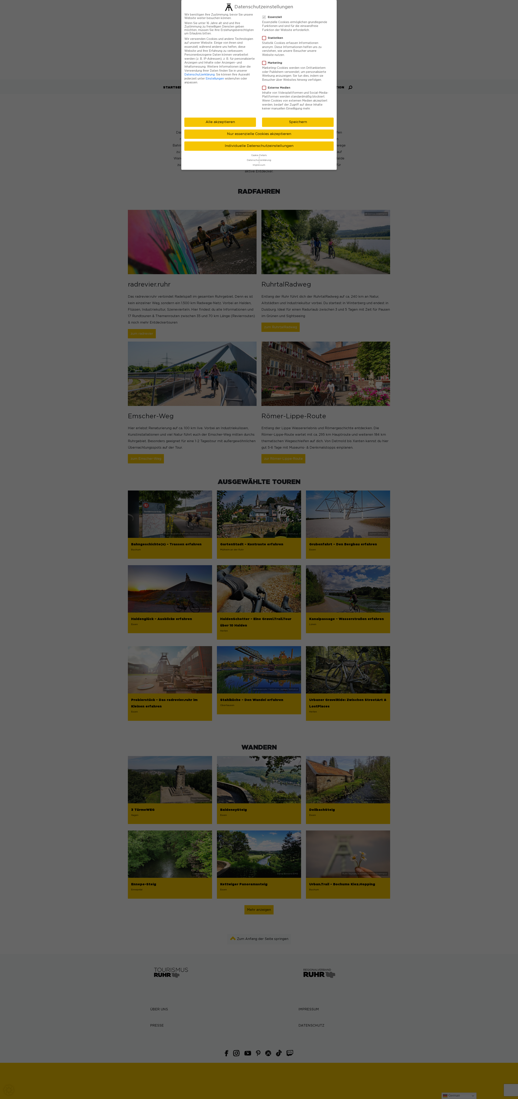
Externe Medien (279, 87)
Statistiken (275, 37)
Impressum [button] (259, 165)
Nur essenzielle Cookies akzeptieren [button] (259, 134)
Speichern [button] (298, 122)
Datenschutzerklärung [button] (259, 160)
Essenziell (275, 17)
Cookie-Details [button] (259, 155)
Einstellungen (215, 78)
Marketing (275, 62)
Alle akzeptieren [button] (220, 122)
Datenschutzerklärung (199, 74)
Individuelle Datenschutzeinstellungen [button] (259, 146)
